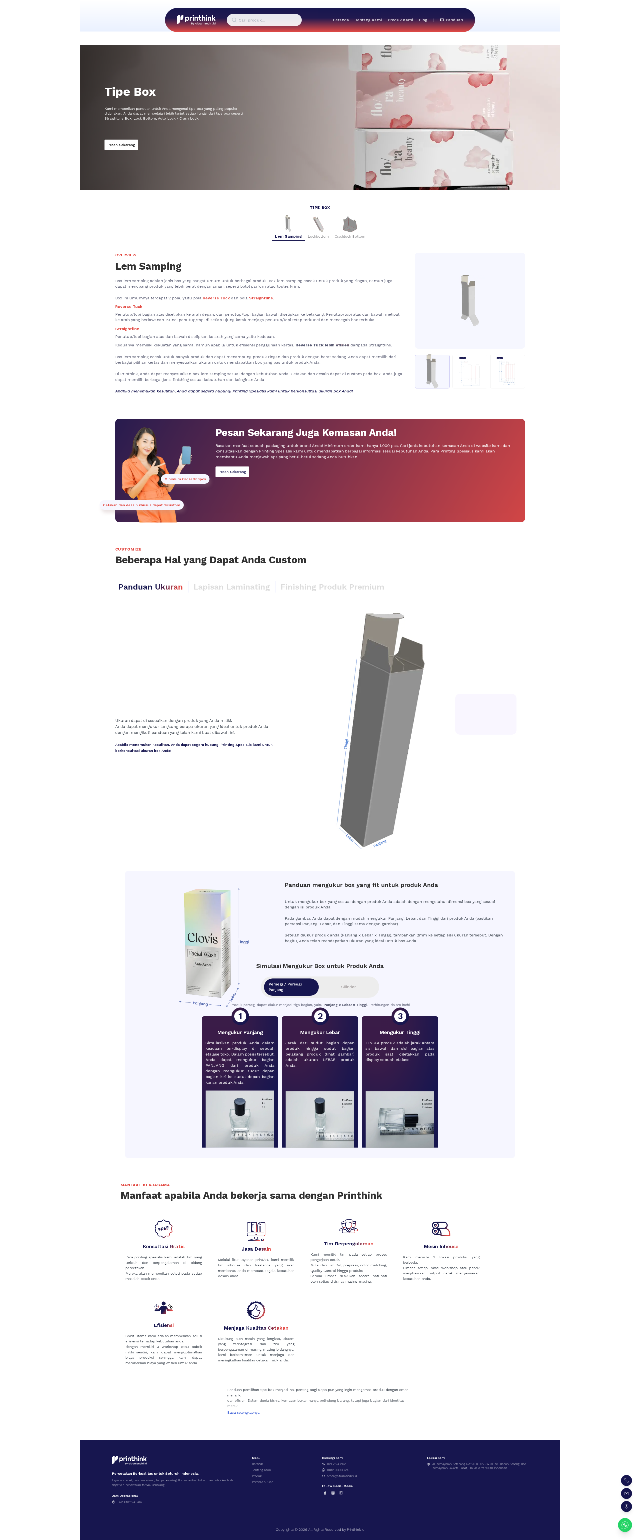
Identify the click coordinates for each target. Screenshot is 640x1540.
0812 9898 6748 (338, 1470)
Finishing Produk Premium (332, 587)
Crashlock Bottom (350, 236)
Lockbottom (318, 236)
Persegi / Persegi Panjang (285, 987)
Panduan (454, 20)
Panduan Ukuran (150, 587)
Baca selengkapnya (243, 1412)
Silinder (348, 986)
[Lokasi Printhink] (626, 1506)
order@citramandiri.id (342, 1476)
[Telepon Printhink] (626, 1480)
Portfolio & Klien (263, 1482)
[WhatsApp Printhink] (625, 1525)
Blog (423, 20)
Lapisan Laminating (232, 587)
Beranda (341, 20)
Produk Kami (400, 20)
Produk (257, 1476)
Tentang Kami (368, 20)
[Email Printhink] (626, 1493)
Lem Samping (288, 236)
